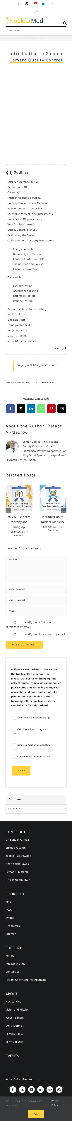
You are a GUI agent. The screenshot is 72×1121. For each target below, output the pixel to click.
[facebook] (13, 1089)
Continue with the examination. (33, 757)
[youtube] (31, 1089)
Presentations (48, 383)
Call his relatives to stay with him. (30, 731)
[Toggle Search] (65, 23)
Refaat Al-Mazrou (16, 383)
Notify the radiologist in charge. (34, 718)
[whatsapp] (50, 1089)
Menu (16, 31)
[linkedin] (40, 1089)
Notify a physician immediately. (34, 745)
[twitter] (22, 1089)
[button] (8, 510)
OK (36, 1114)
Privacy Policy (55, 1103)
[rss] (59, 1089)
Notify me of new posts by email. (45, 634)
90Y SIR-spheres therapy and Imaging (19, 522)
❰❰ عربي (60, 348)
